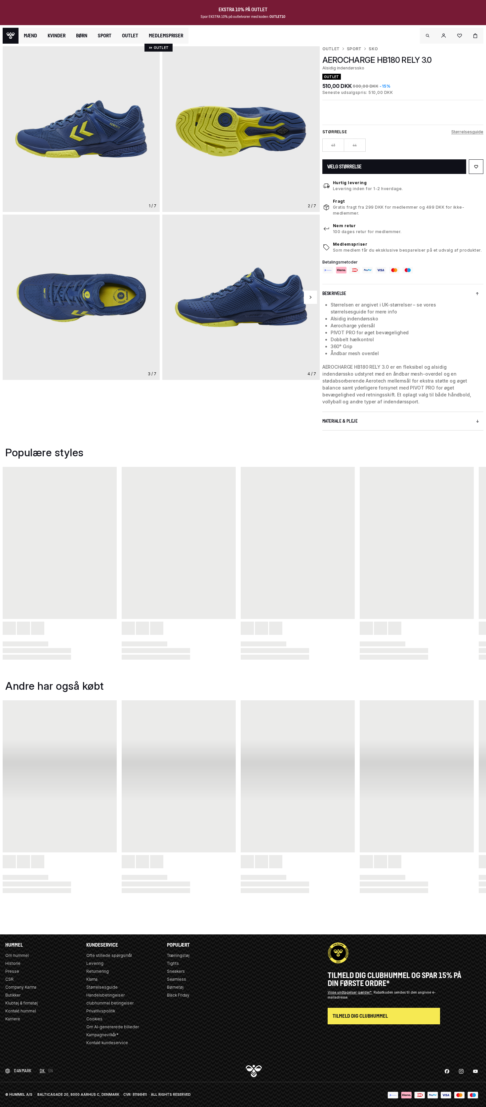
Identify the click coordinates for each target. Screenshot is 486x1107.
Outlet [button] (130, 35)
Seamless (176, 979)
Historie (12, 963)
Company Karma (20, 987)
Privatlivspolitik (100, 1010)
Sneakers (176, 971)
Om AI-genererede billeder (112, 1026)
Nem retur (344, 225)
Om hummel (17, 955)
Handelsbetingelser (105, 995)
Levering (94, 963)
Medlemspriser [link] (166, 35)
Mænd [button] (30, 35)
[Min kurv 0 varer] (475, 36)
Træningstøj (178, 955)
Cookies (94, 1018)
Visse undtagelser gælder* (350, 992)
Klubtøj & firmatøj (21, 1003)
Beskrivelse (334, 293)
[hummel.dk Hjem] (11, 36)
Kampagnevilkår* (102, 1034)
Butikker (12, 995)
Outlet (331, 48)
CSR (9, 979)
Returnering (97, 971)
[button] (428, 36)
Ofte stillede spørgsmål (109, 955)
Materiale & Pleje (340, 421)
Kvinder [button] (56, 35)
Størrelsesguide (467, 131)
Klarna (92, 979)
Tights (173, 963)
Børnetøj (175, 987)
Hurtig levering (350, 182)
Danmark (23, 1070)
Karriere (12, 1018)
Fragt (339, 201)
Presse (12, 971)
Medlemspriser (350, 244)
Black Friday (178, 995)
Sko (373, 48)
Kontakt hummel (20, 1010)
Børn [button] (81, 35)
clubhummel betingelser (110, 1003)
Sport (354, 48)
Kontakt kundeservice (107, 1042)
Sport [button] (104, 35)
